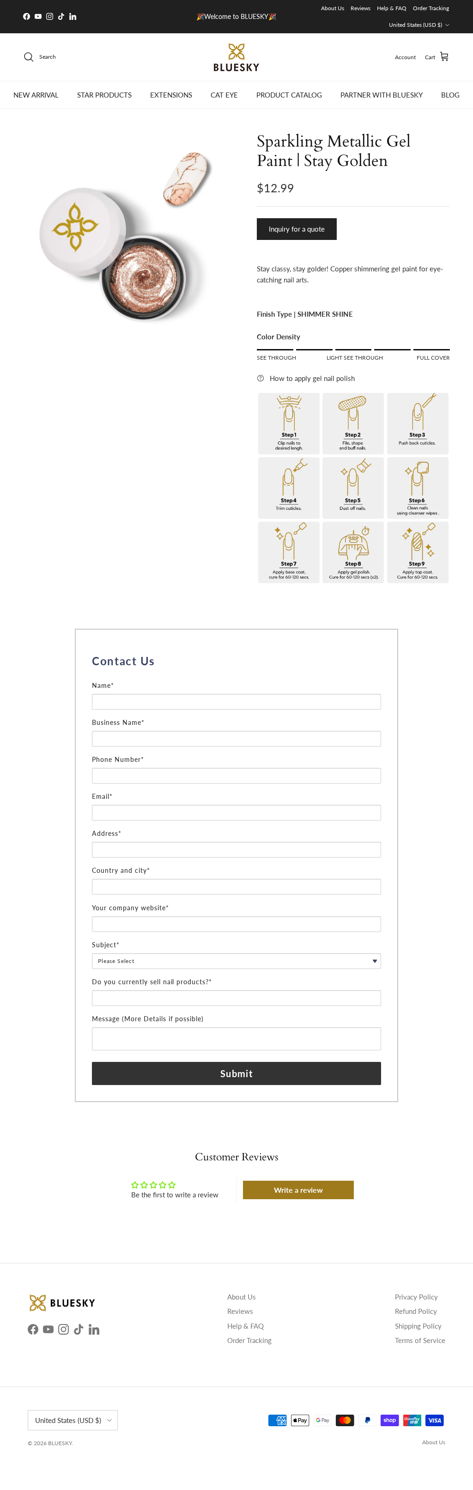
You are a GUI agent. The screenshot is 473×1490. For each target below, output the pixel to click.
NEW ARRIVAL (36, 95)
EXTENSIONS (171, 95)
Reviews (360, 8)
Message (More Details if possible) (148, 1019)
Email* (102, 796)
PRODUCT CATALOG (289, 95)
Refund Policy (416, 1311)
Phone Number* (118, 759)
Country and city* (121, 870)
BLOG (450, 95)
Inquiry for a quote (297, 229)
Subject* (106, 945)
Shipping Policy (418, 1326)
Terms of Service (420, 1340)
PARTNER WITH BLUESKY (381, 95)
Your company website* (130, 908)
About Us (332, 8)
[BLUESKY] (236, 57)
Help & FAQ (391, 8)
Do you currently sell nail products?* (152, 982)
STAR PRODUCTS (104, 95)
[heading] (236, 661)
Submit (236, 1073)
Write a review (298, 1189)
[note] (236, 675)
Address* (106, 833)
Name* (103, 685)
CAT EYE (224, 95)
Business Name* (118, 722)
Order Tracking (431, 8)
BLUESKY (60, 1443)
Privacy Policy (416, 1297)
